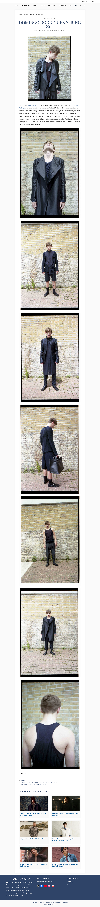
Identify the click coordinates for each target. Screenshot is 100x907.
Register (85, 1)
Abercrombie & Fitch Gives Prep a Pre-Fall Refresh (65, 865)
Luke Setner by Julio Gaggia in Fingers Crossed (34, 784)
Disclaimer (35, 902)
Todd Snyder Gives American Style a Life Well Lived (33, 814)
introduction (32, 105)
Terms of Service (50, 902)
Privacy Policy (41, 902)
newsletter (48, 881)
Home (34, 5)
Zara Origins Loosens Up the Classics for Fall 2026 (63, 840)
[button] (80, 5)
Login (92, 1)
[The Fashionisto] (22, 5)
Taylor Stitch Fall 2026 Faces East (32, 839)
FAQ (68, 884)
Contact (69, 881)
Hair (70, 5)
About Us (70, 883)
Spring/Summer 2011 (50, 18)
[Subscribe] (76, 5)
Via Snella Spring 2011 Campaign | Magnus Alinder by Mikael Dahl (39, 782)
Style (41, 5)
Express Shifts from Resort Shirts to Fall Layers (33, 865)
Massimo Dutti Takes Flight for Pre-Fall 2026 (65, 814)
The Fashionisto (40, 30)
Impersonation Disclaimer (61, 902)
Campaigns (51, 5)
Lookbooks (62, 5)
